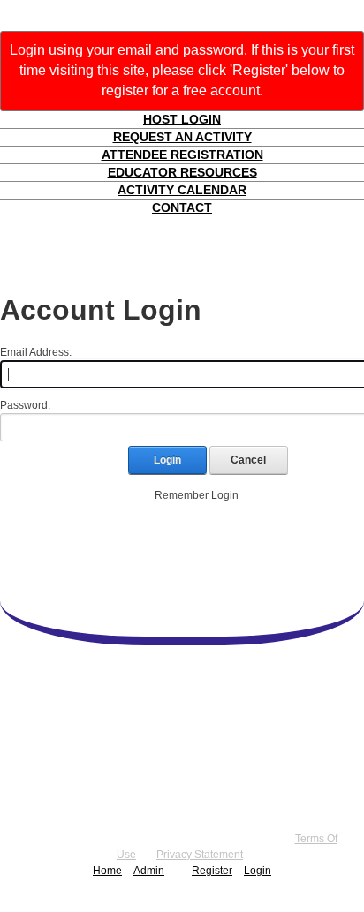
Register (212, 870)
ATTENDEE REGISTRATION (182, 154)
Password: (25, 405)
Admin (148, 870)
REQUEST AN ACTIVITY (182, 137)
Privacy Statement (199, 854)
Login (167, 460)
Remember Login (197, 495)
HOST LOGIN (182, 119)
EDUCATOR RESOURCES (182, 172)
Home (107, 870)
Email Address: (36, 352)
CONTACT (182, 207)
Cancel (248, 460)
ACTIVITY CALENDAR (182, 190)
